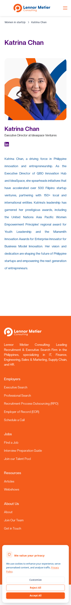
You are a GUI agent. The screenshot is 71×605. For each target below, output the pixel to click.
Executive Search (15, 387)
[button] (64, 8)
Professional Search (17, 395)
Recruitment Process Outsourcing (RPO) (31, 403)
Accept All (36, 595)
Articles (9, 481)
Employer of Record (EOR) (21, 412)
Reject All (35, 587)
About (8, 512)
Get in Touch (12, 528)
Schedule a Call (14, 420)
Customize (35, 579)
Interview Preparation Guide (23, 450)
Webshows (11, 489)
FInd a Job (11, 442)
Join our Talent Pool (17, 459)
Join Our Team (13, 520)
